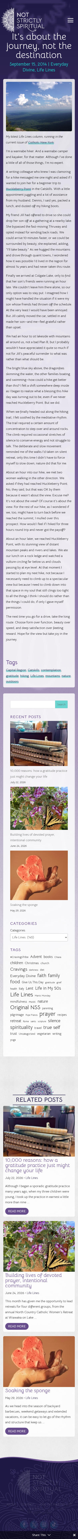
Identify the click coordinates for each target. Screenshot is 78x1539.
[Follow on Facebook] (24, 1524)
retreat (15, 1021)
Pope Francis (32, 1015)
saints (33, 1021)
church (45, 963)
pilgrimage (17, 1015)
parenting (47, 1008)
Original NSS (25, 1007)
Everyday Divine (23, 975)
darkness (33, 969)
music (32, 1001)
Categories (17, 930)
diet (42, 969)
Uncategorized (27, 1034)
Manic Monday (42, 995)
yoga (13, 1039)
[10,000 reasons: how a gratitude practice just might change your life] (39, 744)
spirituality (21, 1027)
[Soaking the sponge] (39, 876)
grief (59, 982)
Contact (27, 1504)
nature (66, 676)
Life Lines (46, 70)
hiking (24, 676)
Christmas (32, 963)
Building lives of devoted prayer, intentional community (33, 1280)
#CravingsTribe (19, 957)
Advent (36, 956)
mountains (52, 676)
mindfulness (18, 1002)
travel (38, 1028)
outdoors (12, 681)
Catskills (33, 670)
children (16, 963)
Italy (21, 988)
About (11, 1504)
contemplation (51, 670)
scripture (42, 1021)
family (54, 975)
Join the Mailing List (55, 1504)
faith (41, 975)
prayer (47, 1014)
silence (54, 1020)
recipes (62, 1015)
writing (56, 1034)
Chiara (57, 957)
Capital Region (16, 670)
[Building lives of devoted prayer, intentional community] (39, 809)
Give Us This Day (32, 982)
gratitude (12, 676)
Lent (29, 988)
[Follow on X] (34, 1524)
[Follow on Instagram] (44, 1524)
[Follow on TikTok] (54, 1524)
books (48, 957)
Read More (17, 1211)
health (13, 988)
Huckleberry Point (18, 189)
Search (61, 704)
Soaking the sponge (24, 905)
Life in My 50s (48, 988)
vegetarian (44, 1034)
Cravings (18, 969)
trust (13, 1034)
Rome (26, 1021)
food (15, 982)
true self (51, 1027)
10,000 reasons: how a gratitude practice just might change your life (37, 1165)
